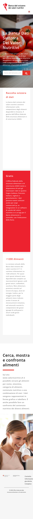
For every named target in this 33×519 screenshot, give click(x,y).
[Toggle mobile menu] (29, 12)
